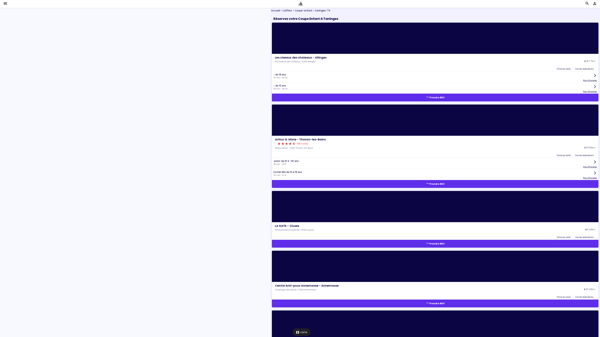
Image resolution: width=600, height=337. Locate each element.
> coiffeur (286, 10)
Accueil (275, 10)
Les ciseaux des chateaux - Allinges (301, 57)
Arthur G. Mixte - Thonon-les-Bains (300, 139)
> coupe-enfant (302, 10)
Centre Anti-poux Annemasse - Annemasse (307, 286)
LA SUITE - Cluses (287, 226)
